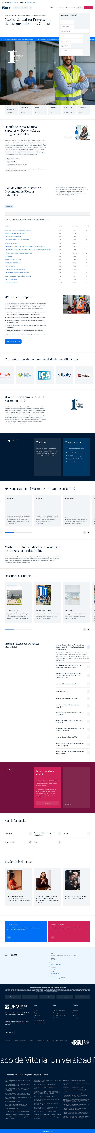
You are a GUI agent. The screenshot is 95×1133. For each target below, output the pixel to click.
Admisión (59, 7)
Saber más (47, 803)
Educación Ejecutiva (39, 1020)
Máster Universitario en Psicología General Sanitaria (45, 1087)
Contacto (75, 1012)
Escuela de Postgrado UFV (58, 977)
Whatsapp (75, 1010)
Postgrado (36, 1012)
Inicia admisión (88, 7)
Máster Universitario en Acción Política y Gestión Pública (76, 1090)
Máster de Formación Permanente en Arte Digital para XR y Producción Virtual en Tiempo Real (76, 1117)
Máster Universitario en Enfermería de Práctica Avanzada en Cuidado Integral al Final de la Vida (17, 1094)
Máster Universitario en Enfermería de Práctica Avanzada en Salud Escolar (17, 1085)
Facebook (30, 997)
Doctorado (37, 1015)
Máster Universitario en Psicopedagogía (44, 1084)
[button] (25, 931)
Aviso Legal (8, 1040)
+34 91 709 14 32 (55, 960)
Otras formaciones (39, 1023)
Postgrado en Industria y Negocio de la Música (17, 1114)
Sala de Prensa (57, 1018)
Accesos (25, 7)
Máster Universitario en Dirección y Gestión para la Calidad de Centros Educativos (47, 1108)
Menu (17, 7)
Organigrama (56, 1012)
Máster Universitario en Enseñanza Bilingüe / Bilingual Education (46, 1104)
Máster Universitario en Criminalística (73, 1087)
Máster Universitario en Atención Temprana (46, 1111)
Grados (36, 1010)
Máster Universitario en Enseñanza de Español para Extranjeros (46, 1099)
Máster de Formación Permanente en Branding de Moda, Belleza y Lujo (47, 1080)
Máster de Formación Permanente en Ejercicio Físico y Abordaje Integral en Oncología (17, 1105)
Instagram (65, 997)
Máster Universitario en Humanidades (44, 1096)
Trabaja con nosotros (59, 1010)
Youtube (47, 997)
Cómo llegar (76, 1018)
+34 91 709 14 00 (31, 2)
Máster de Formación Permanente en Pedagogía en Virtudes (47, 1117)
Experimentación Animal (11, 1108)
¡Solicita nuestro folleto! (13, 341)
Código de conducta (43, 1040)
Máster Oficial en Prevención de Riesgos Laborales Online (76, 1083)
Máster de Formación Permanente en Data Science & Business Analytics (74, 1109)
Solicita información (47, 1131)
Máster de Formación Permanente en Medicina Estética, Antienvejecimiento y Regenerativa (75, 1113)
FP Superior (37, 1018)
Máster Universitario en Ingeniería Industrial (75, 1080)
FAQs (74, 1015)
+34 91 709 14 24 (13, 2)
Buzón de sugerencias (59, 1015)
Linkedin (12, 997)
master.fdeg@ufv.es (56, 964)
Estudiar (52, 7)
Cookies (32, 1040)
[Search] (30, 7)
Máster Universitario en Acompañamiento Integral (47, 1114)
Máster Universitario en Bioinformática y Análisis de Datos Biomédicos (18, 1098)
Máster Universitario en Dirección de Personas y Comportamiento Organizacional (76, 1105)
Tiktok (82, 997)
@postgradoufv (55, 968)
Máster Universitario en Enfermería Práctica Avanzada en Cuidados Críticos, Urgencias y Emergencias (17, 1089)
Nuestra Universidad (69, 7)
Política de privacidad (20, 1040)
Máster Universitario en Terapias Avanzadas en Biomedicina (17, 1080)
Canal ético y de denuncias (59, 1040)
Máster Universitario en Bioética (13, 1101)
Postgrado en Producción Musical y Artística (17, 1111)
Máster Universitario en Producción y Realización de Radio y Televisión (18, 1117)
